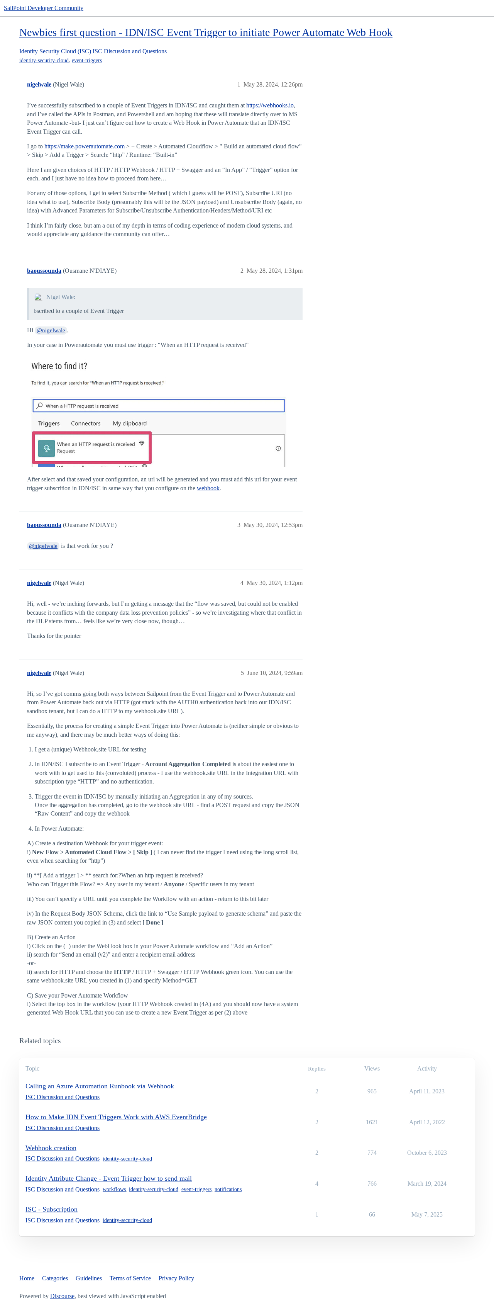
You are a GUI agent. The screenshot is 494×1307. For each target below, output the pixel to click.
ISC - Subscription (51, 1209)
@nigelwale (51, 330)
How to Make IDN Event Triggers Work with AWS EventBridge (116, 1117)
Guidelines (89, 1278)
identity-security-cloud (44, 60)
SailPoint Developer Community (43, 8)
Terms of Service (130, 1278)
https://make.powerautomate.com (84, 146)
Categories (55, 1278)
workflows (114, 1189)
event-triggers (87, 60)
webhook (208, 488)
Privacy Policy (176, 1278)
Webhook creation (50, 1148)
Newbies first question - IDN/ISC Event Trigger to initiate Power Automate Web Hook (205, 32)
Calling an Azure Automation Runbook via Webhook (99, 1086)
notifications (228, 1189)
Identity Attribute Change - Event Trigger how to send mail (108, 1178)
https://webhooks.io (270, 105)
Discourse (62, 1296)
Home (26, 1278)
